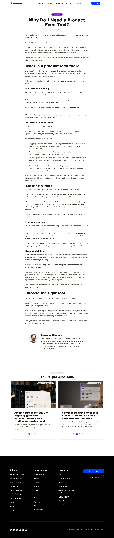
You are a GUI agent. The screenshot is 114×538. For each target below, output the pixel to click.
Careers (61, 509)
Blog (59, 474)
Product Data (57, 14)
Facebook (37, 490)
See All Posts (57, 448)
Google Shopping (39, 474)
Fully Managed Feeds (16, 478)
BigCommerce (38, 498)
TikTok (36, 494)
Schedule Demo (94, 477)
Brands (12, 507)
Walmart (36, 482)
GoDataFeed (60, 303)
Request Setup (63, 486)
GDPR (85, 529)
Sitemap (90, 529)
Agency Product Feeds (17, 490)
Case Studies (62, 482)
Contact (61, 505)
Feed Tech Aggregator (17, 494)
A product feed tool (32, 71)
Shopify (36, 486)
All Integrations (39, 510)
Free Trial (95, 3)
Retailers (12, 503)
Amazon (36, 478)
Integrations (59, 3)
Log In (102, 3)
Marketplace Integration (17, 482)
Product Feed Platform (17, 474)
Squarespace (38, 502)
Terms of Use (79, 529)
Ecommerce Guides (64, 478)
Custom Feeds (14, 486)
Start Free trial (93, 471)
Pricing (68, 3)
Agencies (12, 510)
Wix (35, 506)
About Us (61, 501)
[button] (41, 3)
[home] (16, 3)
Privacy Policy (72, 529)
